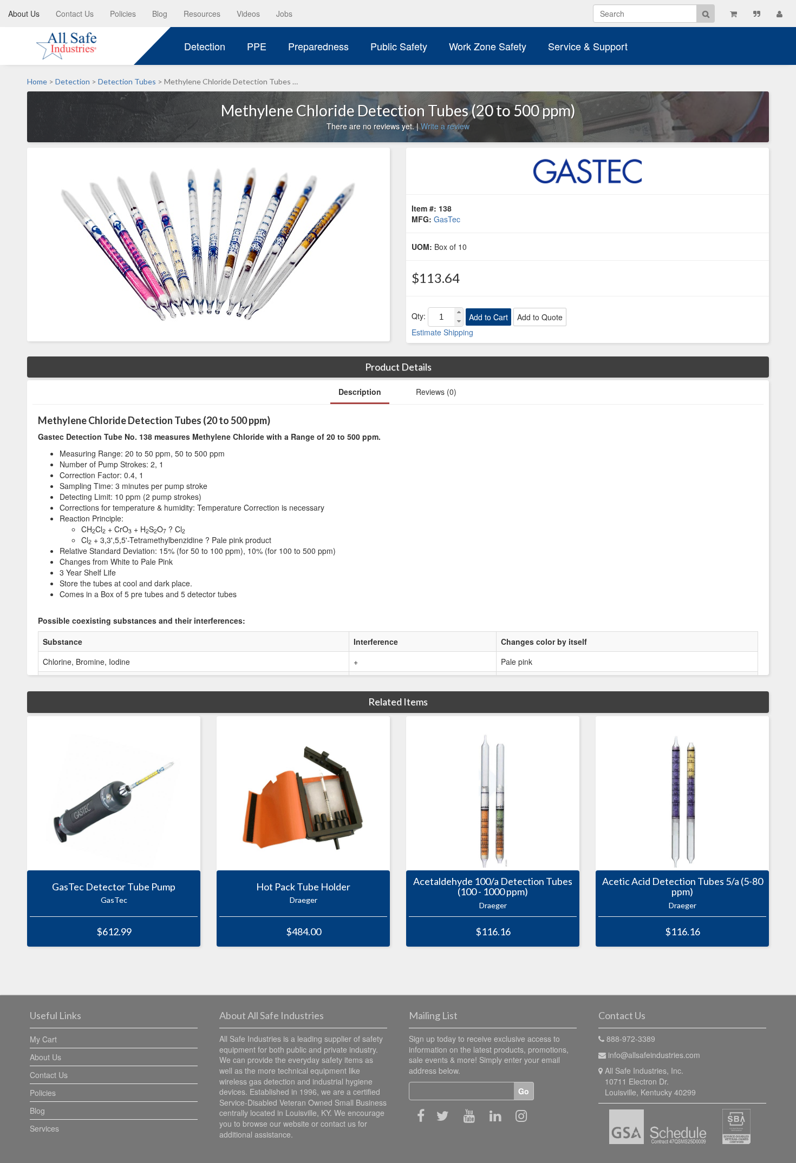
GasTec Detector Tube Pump (113, 886)
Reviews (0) (436, 391)
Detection (204, 46)
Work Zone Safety (487, 46)
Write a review (445, 126)
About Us (24, 13)
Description (359, 391)
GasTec (447, 219)
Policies (123, 13)
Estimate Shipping (442, 332)
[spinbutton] (441, 317)
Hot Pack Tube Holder (303, 886)
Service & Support (588, 46)
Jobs (284, 13)
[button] (458, 312)
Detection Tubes (127, 81)
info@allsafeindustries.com (654, 1054)
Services (44, 1128)
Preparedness (318, 46)
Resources (202, 13)
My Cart (43, 1039)
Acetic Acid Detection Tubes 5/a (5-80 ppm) (682, 887)
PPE (256, 46)
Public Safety (398, 46)
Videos (248, 13)
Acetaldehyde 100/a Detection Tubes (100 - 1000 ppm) (492, 887)
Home (37, 81)
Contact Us (75, 13)
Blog (159, 13)
